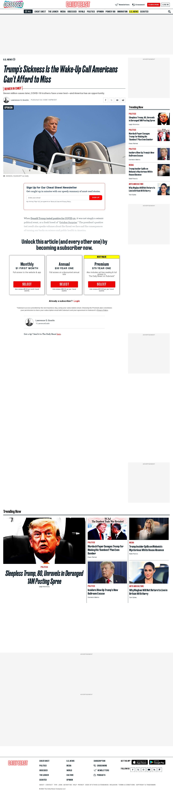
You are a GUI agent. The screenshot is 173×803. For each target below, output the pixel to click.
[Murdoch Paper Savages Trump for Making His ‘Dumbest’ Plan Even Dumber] (164, 140)
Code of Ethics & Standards (97, 785)
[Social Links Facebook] (133, 770)
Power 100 (110, 11)
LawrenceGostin (43, 323)
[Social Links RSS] (154, 770)
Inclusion (113, 785)
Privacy (81, 785)
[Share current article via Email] (117, 100)
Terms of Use (55, 201)
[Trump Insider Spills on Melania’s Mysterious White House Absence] (164, 175)
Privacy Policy (66, 201)
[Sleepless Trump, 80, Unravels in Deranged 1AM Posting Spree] (164, 124)
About (41, 785)
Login (77, 301)
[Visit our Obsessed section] (22, 5)
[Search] (169, 11)
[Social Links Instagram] (143, 770)
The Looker (53, 11)
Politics (91, 11)
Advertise (67, 785)
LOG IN (165, 5)
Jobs (60, 785)
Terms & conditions (126, 785)
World (69, 770)
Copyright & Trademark (146, 785)
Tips (55, 785)
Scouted (144, 11)
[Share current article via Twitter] (111, 100)
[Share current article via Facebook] (105, 100)
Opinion (100, 11)
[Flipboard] (160, 770)
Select (27, 284)
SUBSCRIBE (153, 5)
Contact (49, 785)
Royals (82, 11)
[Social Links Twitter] (138, 770)
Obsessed (72, 11)
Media (63, 11)
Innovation (122, 11)
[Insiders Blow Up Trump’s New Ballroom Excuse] (164, 159)
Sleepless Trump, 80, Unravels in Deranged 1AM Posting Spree (44, 577)
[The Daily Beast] (78, 5)
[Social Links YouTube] (149, 770)
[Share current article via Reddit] (123, 100)
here (59, 334)
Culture (70, 775)
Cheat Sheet (40, 11)
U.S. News (133, 11)
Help (75, 785)
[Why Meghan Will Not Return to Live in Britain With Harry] (164, 194)
